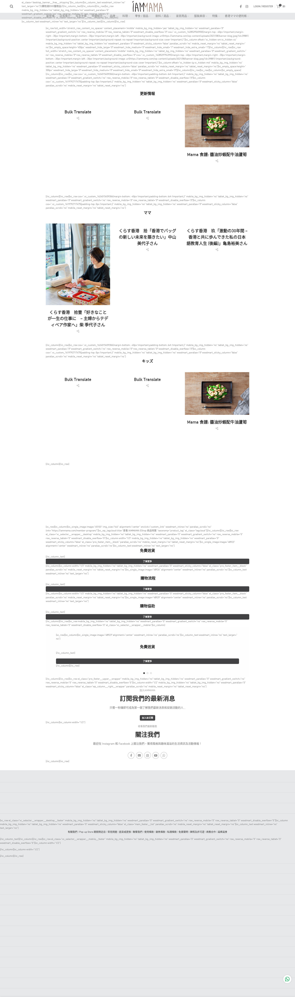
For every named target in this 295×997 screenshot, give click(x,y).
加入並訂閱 (147, 718)
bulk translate (78, 112)
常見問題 (112, 832)
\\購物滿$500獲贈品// (51, 6)
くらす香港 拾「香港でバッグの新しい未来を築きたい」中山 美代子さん (147, 237)
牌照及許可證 (197, 832)
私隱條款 (172, 832)
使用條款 (149, 832)
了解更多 (147, 561)
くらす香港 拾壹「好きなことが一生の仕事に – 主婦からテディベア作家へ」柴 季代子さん (78, 319)
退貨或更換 (125, 832)
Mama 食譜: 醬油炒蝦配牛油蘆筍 (217, 155)
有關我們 (72, 832)
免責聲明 (183, 832)
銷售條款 (160, 832)
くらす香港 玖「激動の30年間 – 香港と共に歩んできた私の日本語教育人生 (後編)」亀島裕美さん (217, 237)
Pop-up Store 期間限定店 (92, 832)
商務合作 (211, 832)
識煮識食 (222, 832)
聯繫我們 (137, 832)
